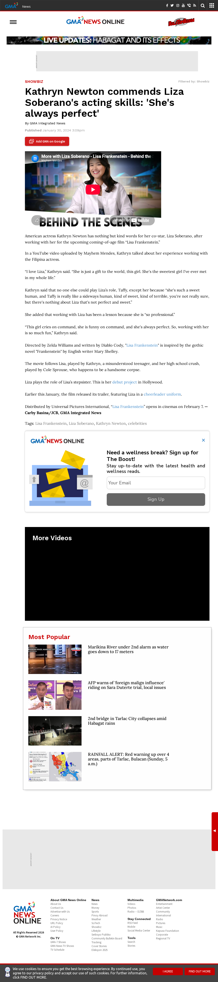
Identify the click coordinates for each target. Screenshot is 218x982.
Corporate (162, 934)
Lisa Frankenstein (142, 345)
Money (95, 908)
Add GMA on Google (47, 141)
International (163, 915)
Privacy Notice (58, 919)
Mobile (131, 927)
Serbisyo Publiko (101, 934)
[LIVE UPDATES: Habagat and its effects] (109, 40)
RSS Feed (133, 923)
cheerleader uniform (162, 394)
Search (131, 942)
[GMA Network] (11, 5)
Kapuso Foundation (167, 931)
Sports (95, 911)
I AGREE (168, 971)
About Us (55, 904)
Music (159, 927)
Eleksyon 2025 (100, 950)
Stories (131, 945)
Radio (159, 919)
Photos (132, 908)
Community (163, 911)
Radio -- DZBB (136, 911)
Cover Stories (99, 946)
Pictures (160, 923)
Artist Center (163, 908)
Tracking (96, 942)
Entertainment (164, 904)
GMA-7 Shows (58, 942)
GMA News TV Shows (62, 946)
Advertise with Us (60, 911)
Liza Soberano (81, 423)
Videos (131, 904)
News (26, 6)
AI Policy (55, 927)
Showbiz (96, 927)
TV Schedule (57, 950)
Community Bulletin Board (107, 938)
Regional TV (163, 938)
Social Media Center (139, 930)
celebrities (137, 423)
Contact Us (56, 908)
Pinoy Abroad (100, 915)
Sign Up (156, 499)
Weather (96, 919)
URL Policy (56, 923)
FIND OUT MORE (200, 971)
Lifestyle (96, 931)
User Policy (56, 931)
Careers (54, 915)
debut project (124, 382)
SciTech (96, 923)
